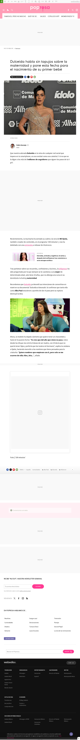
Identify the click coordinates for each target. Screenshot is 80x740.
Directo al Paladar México (54, 720)
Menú (3, 10)
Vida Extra (22, 676)
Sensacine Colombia (37, 723)
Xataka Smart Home (8, 683)
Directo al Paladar (54, 673)
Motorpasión (68, 673)
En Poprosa (40, 253)
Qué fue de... (33, 16)
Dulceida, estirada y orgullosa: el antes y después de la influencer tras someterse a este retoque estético (52, 258)
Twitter (72, 10)
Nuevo (7, 10)
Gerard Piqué (58, 627)
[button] (22, 145)
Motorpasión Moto (69, 676)
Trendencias (8, 700)
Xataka (6, 673)
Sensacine (37, 673)
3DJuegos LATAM (24, 719)
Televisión (57, 618)
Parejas (56, 622)
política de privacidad (25, 591)
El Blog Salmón (23, 700)
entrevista (29, 245)
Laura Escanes (34, 631)
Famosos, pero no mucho (15, 16)
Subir (69, 662)
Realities (7, 618)
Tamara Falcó (33, 627)
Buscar (12, 10)
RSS (27, 598)
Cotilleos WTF (53, 16)
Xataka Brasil (8, 722)
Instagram (76, 10)
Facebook (68, 10)
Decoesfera (7, 703)
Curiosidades (36, 470)
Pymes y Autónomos (22, 704)
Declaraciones (34, 622)
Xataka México (8, 719)
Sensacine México (39, 719)
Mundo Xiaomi (8, 688)
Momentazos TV (67, 16)
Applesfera (7, 679)
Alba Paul (46, 470)
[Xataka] (1, 1)
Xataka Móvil (8, 676)
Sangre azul (33, 618)
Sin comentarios (17, 77)
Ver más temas (9, 638)
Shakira (6, 627)
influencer (63, 269)
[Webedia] (10, 662)
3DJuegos (22, 673)
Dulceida (27, 284)
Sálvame (7, 631)
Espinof (36, 676)
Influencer (63, 470)
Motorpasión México (68, 720)
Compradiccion (8, 706)
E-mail (34, 77)
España (28, 470)
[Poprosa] (40, 8)
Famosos (17, 48)
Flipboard (31, 77)
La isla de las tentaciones (62, 631)
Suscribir (38, 586)
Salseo (43, 16)
